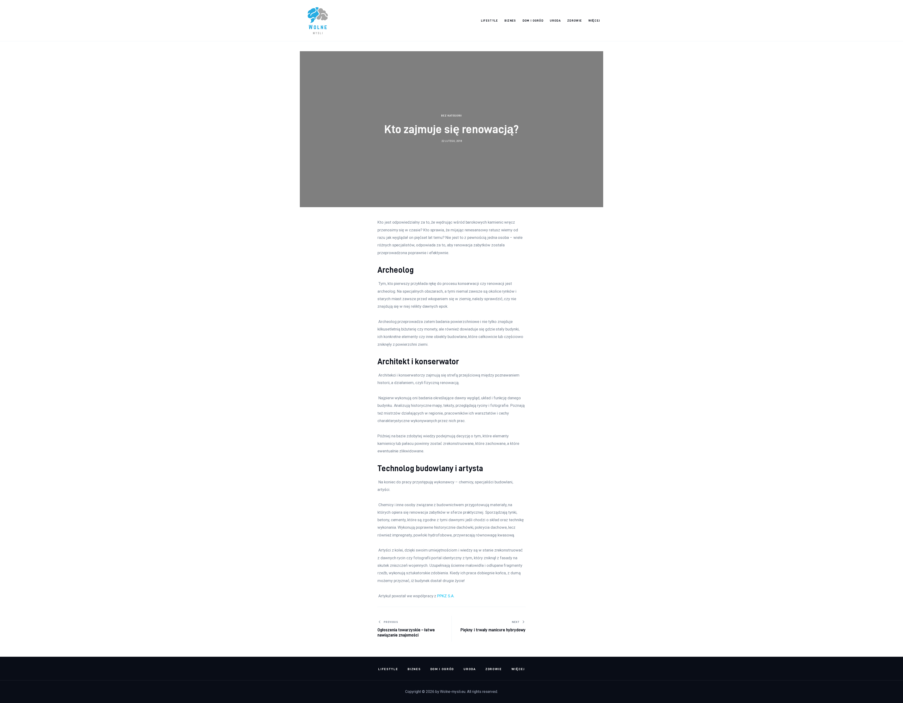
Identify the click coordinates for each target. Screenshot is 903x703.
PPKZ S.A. (446, 596)
